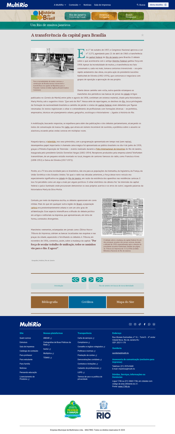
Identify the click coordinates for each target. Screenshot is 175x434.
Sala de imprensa (27, 346)
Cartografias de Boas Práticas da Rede (57, 343)
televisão (51, 141)
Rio (123, 101)
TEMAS (46, 357)
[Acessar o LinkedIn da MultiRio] (153, 324)
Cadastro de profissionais (89, 368)
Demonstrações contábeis (89, 359)
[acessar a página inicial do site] (17, 4)
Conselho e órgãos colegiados (90, 346)
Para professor (26, 355)
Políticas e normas (86, 351)
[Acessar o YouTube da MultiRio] (130, 324)
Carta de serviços (85, 338)
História (41, 260)
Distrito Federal (119, 61)
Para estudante (26, 359)
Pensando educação (28, 372)
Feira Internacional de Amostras (110, 149)
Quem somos (25, 338)
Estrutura (23, 342)
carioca (34, 207)
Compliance (83, 342)
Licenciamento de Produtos (27, 378)
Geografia (35, 260)
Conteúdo (73, 5)
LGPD (80, 372)
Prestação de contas (86, 355)
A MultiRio (59, 5)
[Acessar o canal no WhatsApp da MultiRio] (149, 324)
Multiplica (47, 353)
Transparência (85, 333)
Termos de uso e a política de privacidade (90, 378)
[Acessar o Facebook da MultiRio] (144, 324)
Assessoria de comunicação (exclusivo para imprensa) (133, 360)
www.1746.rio (124, 386)
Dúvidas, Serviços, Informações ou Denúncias (128, 375)
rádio (67, 127)
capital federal (95, 57)
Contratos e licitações (87, 364)
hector (46, 349)
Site (21, 333)
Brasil (79, 204)
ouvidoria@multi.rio (120, 353)
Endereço (116, 333)
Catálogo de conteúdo (29, 351)
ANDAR (46, 338)
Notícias (87, 5)
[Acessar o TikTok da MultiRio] (139, 324)
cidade (127, 94)
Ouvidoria (117, 348)
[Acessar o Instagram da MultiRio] (135, 324)
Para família (25, 364)
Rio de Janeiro (112, 57)
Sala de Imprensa (102, 5)
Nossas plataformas (53, 333)
